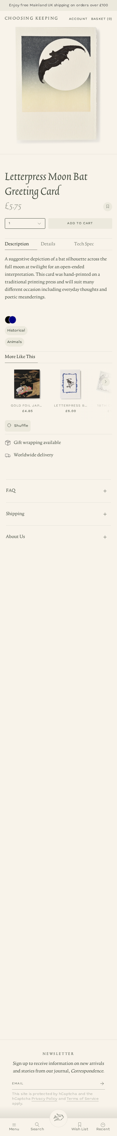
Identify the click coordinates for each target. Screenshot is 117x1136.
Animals (14, 342)
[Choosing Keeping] (59, 1118)
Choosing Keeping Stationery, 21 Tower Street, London (31, 19)
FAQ (10, 490)
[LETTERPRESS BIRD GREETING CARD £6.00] (70, 383)
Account (78, 19)
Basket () (101, 19)
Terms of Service (83, 1099)
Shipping (15, 514)
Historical (16, 330)
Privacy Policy (44, 1099)
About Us (15, 537)
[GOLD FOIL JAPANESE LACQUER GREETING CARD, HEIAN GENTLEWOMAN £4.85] (27, 383)
